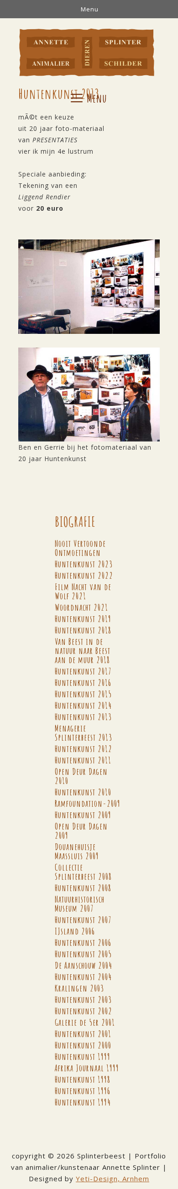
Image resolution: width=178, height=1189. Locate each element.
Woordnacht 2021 (81, 607)
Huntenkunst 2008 (83, 887)
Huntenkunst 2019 (83, 618)
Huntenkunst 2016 (83, 682)
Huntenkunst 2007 (83, 919)
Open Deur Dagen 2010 (81, 776)
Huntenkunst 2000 (83, 1045)
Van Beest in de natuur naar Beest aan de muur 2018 (82, 650)
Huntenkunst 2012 (83, 748)
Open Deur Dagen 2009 (81, 830)
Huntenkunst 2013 (83, 716)
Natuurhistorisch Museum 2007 (80, 903)
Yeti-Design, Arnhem (112, 1178)
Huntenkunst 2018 (83, 630)
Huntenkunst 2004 (83, 976)
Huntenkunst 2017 (83, 671)
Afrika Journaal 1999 (87, 1068)
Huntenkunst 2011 (83, 760)
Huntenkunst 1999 (82, 1056)
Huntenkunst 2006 (83, 942)
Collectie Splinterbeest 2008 (83, 872)
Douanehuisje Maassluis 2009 (77, 851)
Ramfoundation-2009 (87, 803)
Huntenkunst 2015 (83, 694)
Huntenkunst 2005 (83, 954)
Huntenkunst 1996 (82, 1090)
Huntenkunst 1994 (83, 1102)
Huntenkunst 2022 (84, 575)
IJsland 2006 (75, 931)
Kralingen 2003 (79, 988)
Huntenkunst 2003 (83, 999)
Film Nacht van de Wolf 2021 (83, 591)
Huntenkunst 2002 (83, 1011)
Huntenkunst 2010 (83, 792)
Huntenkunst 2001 (83, 1033)
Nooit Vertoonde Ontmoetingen (80, 548)
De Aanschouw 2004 (83, 965)
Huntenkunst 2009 (83, 814)
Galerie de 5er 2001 (85, 1022)
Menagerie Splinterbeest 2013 (83, 732)
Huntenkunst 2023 (84, 564)
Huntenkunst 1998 (82, 1079)
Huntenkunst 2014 (83, 705)
